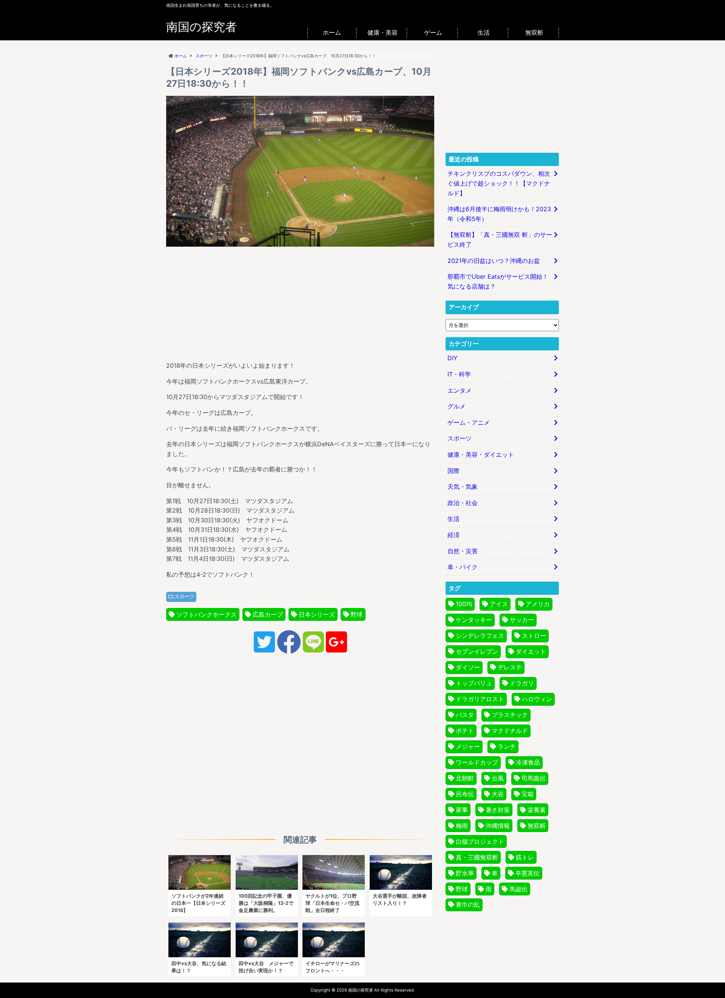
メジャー (468, 746)
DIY (452, 358)
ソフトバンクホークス (206, 614)
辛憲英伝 (527, 873)
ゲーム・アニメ (468, 422)
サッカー (522, 619)
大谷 (498, 794)
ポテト (465, 730)
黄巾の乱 (468, 904)
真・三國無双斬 (477, 857)
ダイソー (468, 667)
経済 (453, 535)
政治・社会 (462, 503)
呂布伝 (465, 794)
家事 (462, 810)
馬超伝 (518, 889)
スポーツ (184, 596)
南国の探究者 (201, 27)
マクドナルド (510, 730)
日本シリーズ (317, 614)
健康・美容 (382, 32)
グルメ (456, 406)
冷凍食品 (528, 762)
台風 (498, 778)
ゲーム (433, 32)
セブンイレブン (477, 651)
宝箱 (527, 794)
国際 (453, 470)
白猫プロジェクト (480, 841)
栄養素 (537, 810)
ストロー (534, 635)
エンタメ (459, 390)
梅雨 (462, 825)
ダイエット (531, 651)
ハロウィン (537, 699)
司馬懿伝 (533, 778)
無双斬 (534, 32)
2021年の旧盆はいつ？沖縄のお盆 (493, 260)
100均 (464, 604)
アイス (499, 604)
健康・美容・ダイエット (480, 454)
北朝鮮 (465, 778)
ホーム (332, 32)
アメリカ (538, 604)
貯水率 (465, 873)
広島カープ (268, 614)
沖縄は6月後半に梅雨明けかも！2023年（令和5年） (499, 214)
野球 (356, 614)
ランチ (507, 746)
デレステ (510, 667)
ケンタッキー (474, 619)
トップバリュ (474, 683)
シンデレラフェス (480, 635)
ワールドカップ (477, 762)
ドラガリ (522, 683)
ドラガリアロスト (480, 699)
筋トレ (525, 857)
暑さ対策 (498, 810)
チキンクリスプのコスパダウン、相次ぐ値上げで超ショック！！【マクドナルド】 (498, 183)
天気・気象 (462, 486)
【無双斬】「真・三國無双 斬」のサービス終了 (499, 239)
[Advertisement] (300, 302)
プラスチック (510, 715)
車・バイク (462, 567)
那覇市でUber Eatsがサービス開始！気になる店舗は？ (497, 281)
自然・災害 (462, 551)
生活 (484, 32)
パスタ (465, 715)
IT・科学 (459, 374)
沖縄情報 (498, 825)
